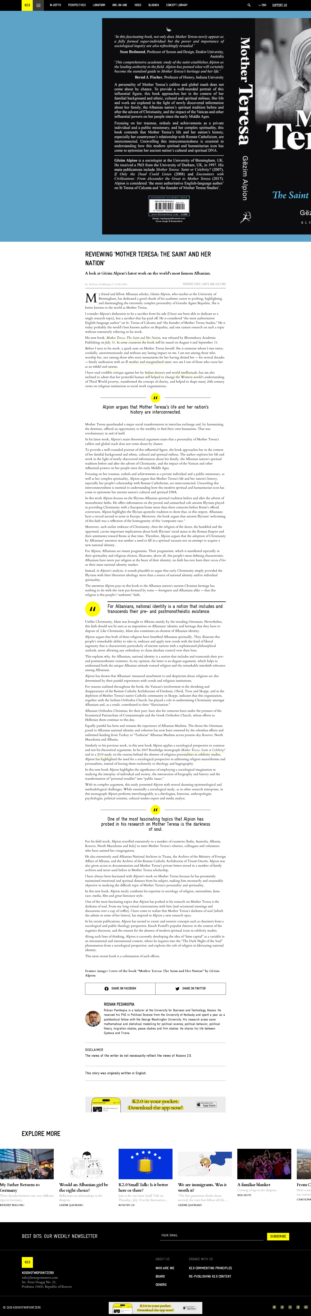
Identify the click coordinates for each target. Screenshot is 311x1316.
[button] (27, 5)
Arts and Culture (214, 284)
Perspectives (191, 284)
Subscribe (278, 1236)
